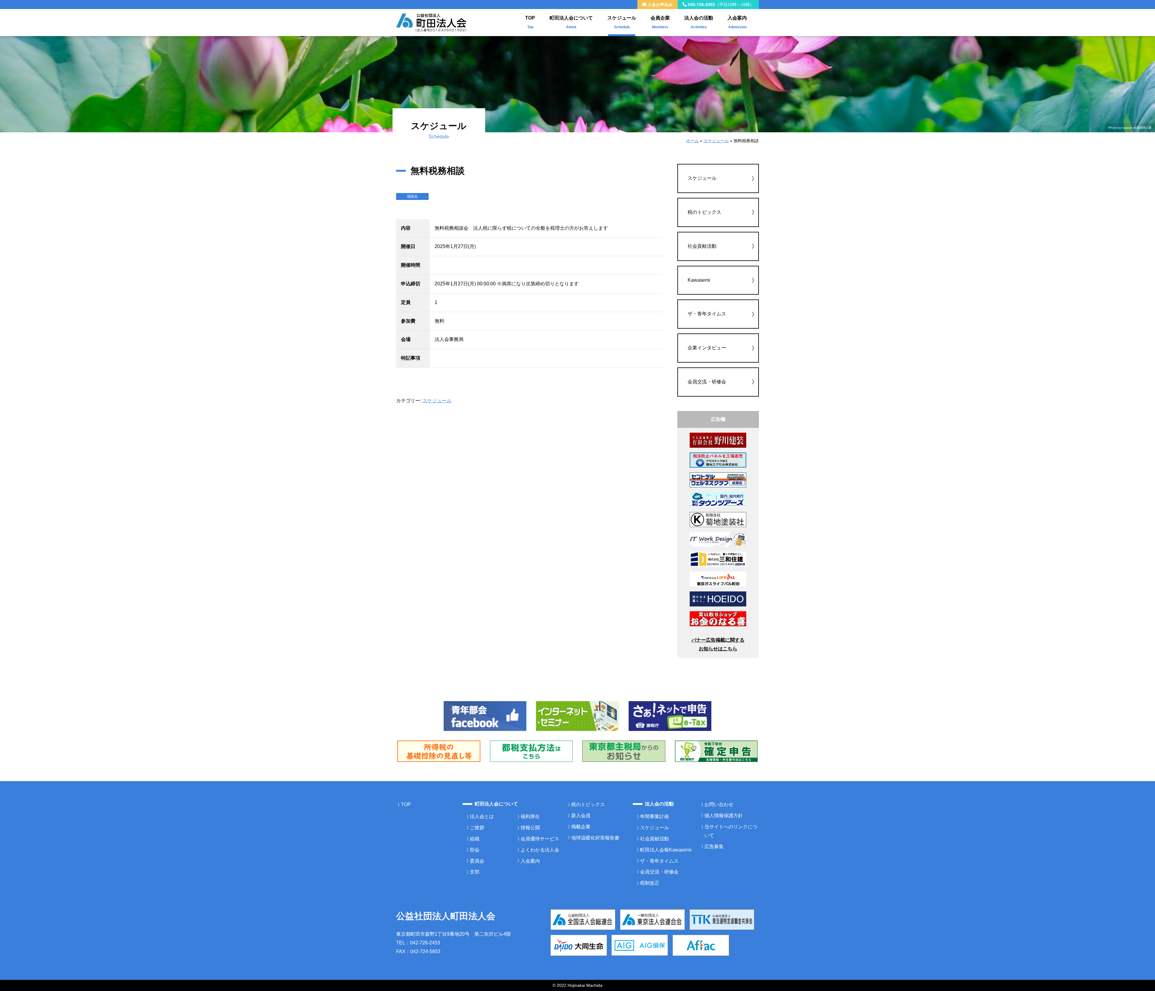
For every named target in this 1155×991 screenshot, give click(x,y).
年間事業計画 (654, 816)
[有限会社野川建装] (718, 440)
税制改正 (649, 882)
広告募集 (714, 846)
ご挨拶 (477, 827)
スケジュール (621, 22)
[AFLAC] (701, 944)
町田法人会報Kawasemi (665, 849)
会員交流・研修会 (707, 381)
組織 (474, 838)
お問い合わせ (718, 804)
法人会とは (482, 816)
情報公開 (530, 827)
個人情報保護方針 (723, 815)
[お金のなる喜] (718, 618)
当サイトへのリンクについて (730, 831)
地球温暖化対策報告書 (595, 837)
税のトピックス (704, 212)
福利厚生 (530, 816)
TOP (530, 22)
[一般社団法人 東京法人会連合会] (652, 919)
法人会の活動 (698, 22)
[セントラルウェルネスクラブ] (718, 479)
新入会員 (580, 815)
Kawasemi (699, 280)
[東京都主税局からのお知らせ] (623, 750)
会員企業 (660, 22)
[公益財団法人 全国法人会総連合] (582, 919)
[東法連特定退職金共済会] (721, 919)
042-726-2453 (720, 4)
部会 (474, 849)
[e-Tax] (670, 715)
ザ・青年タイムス (707, 313)
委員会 (477, 861)
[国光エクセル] (718, 459)
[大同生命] (578, 944)
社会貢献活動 (702, 246)
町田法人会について (571, 22)
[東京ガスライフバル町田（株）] (718, 578)
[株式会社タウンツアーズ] (718, 499)
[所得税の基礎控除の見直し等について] (438, 750)
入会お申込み (659, 4)
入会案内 (737, 22)
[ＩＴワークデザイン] (718, 539)
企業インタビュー (707, 347)
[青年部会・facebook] (485, 715)
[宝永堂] (718, 598)
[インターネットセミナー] (577, 715)
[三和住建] (718, 558)
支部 (474, 871)
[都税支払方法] (531, 750)
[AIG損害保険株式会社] (639, 944)
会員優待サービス (540, 838)
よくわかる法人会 (540, 849)
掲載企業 (580, 826)
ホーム (692, 140)
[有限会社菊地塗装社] (718, 519)
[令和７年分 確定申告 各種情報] (716, 750)
